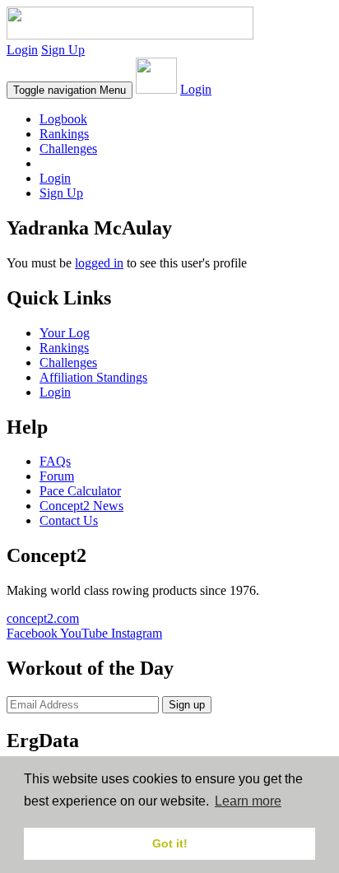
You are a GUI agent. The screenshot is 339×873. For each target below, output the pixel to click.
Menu (69, 90)
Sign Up (63, 50)
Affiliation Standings (93, 377)
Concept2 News (81, 506)
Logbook (63, 119)
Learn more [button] (248, 801)
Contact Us (68, 520)
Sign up (187, 705)
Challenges (68, 149)
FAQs (55, 461)
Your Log (64, 333)
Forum (56, 476)
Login (22, 50)
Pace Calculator (80, 491)
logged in (99, 263)
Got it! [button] (170, 843)
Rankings (64, 134)
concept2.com (43, 618)
